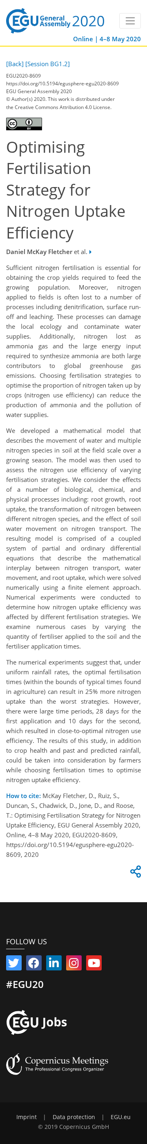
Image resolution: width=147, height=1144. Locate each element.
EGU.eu (121, 1117)
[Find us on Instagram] (74, 965)
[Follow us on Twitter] (14, 965)
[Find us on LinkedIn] (54, 965)
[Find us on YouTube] (94, 965)
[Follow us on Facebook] (34, 965)
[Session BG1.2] (47, 64)
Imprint (26, 1117)
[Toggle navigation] (130, 21)
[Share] (134, 874)
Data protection (74, 1117)
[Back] (15, 64)
